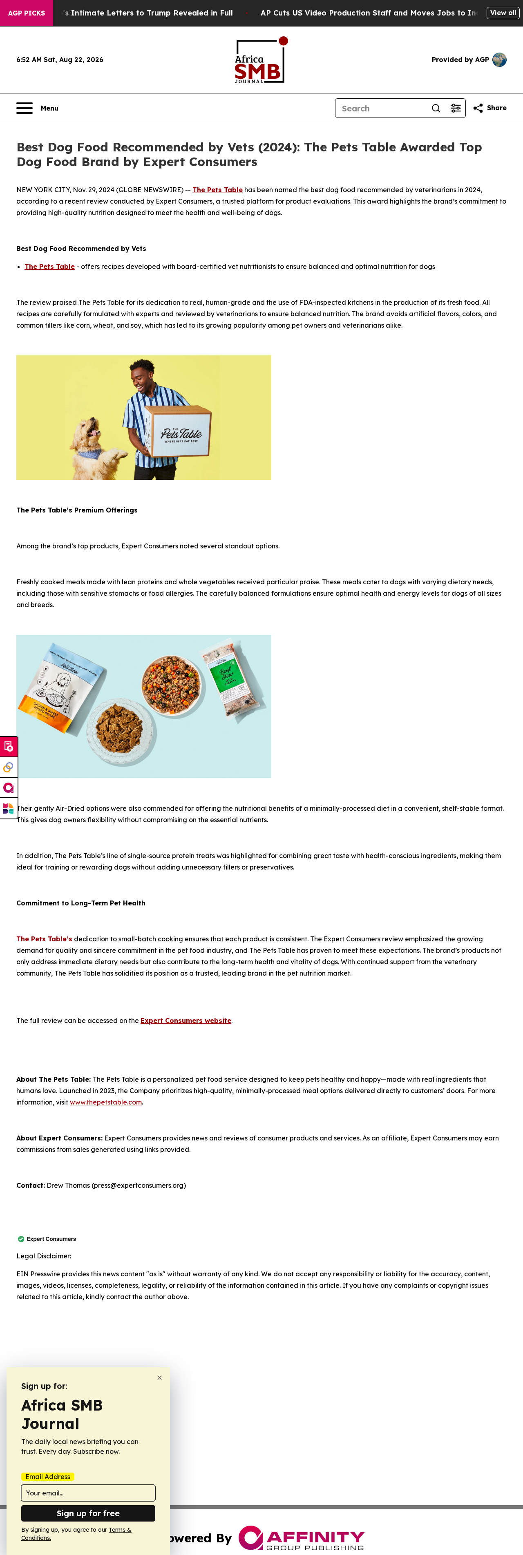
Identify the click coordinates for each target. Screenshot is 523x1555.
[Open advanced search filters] (455, 108)
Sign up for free (88, 1513)
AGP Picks (26, 13)
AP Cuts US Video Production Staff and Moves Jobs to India (374, 13)
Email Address (47, 1477)
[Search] (436, 108)
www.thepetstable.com (106, 1102)
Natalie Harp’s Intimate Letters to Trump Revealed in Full (123, 13)
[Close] (159, 1378)
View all (503, 13)
